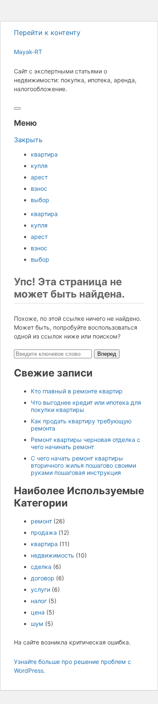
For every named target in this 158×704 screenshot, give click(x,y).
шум (37, 623)
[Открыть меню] (17, 108)
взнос (39, 188)
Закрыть (28, 139)
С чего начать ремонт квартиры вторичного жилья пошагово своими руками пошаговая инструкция (83, 465)
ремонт (41, 521)
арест (39, 177)
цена (38, 612)
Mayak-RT (28, 51)
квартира (44, 154)
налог (39, 600)
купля (39, 165)
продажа (44, 532)
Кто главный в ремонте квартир (77, 391)
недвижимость (52, 555)
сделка (41, 566)
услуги (40, 589)
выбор (40, 199)
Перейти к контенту (47, 32)
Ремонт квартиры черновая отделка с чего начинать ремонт (85, 443)
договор (42, 578)
